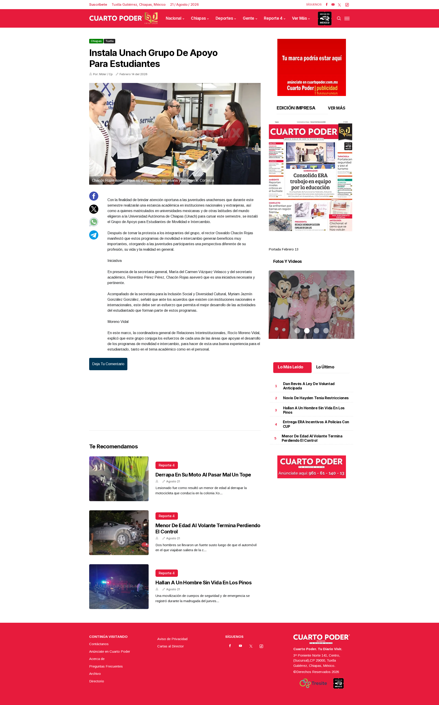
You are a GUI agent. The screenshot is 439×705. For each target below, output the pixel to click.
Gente (248, 18)
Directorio (96, 681)
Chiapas (198, 18)
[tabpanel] (311, 186)
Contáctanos (99, 644)
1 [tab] (297, 244)
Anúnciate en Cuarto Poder (109, 651)
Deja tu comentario (108, 364)
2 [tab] (307, 244)
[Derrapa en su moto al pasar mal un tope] (119, 478)
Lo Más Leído (290, 366)
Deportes (224, 18)
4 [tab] (326, 244)
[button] (311, 176)
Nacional (173, 18)
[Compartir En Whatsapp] (93, 225)
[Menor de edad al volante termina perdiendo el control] (119, 532)
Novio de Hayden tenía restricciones (316, 398)
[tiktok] (347, 4)
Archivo (95, 674)
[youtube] (333, 4)
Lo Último (325, 366)
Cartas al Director (170, 646)
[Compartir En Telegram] (93, 238)
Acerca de (96, 659)
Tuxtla (109, 41)
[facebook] (326, 4)
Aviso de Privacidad (172, 639)
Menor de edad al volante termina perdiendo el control (312, 438)
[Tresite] (313, 683)
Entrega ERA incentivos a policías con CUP (316, 424)
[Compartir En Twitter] (93, 212)
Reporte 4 (273, 18)
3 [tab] (316, 244)
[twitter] (339, 4)
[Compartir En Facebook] (93, 199)
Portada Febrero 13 (283, 249)
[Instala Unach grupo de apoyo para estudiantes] (175, 134)
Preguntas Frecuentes (106, 666)
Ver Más (299, 18)
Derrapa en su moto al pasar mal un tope (203, 475)
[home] (123, 18)
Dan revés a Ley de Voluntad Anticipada (309, 385)
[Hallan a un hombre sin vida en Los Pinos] (119, 586)
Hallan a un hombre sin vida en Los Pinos (203, 582)
